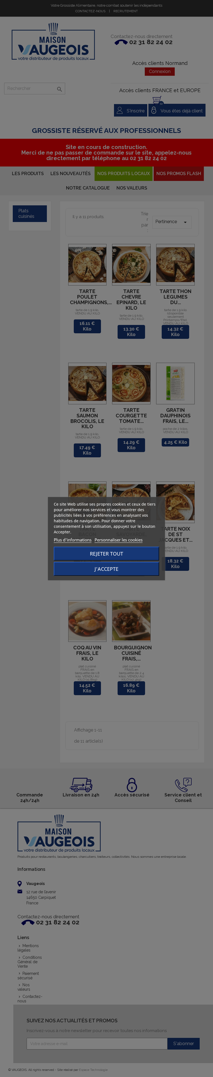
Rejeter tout (106, 553)
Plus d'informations (73, 540)
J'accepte (106, 569)
